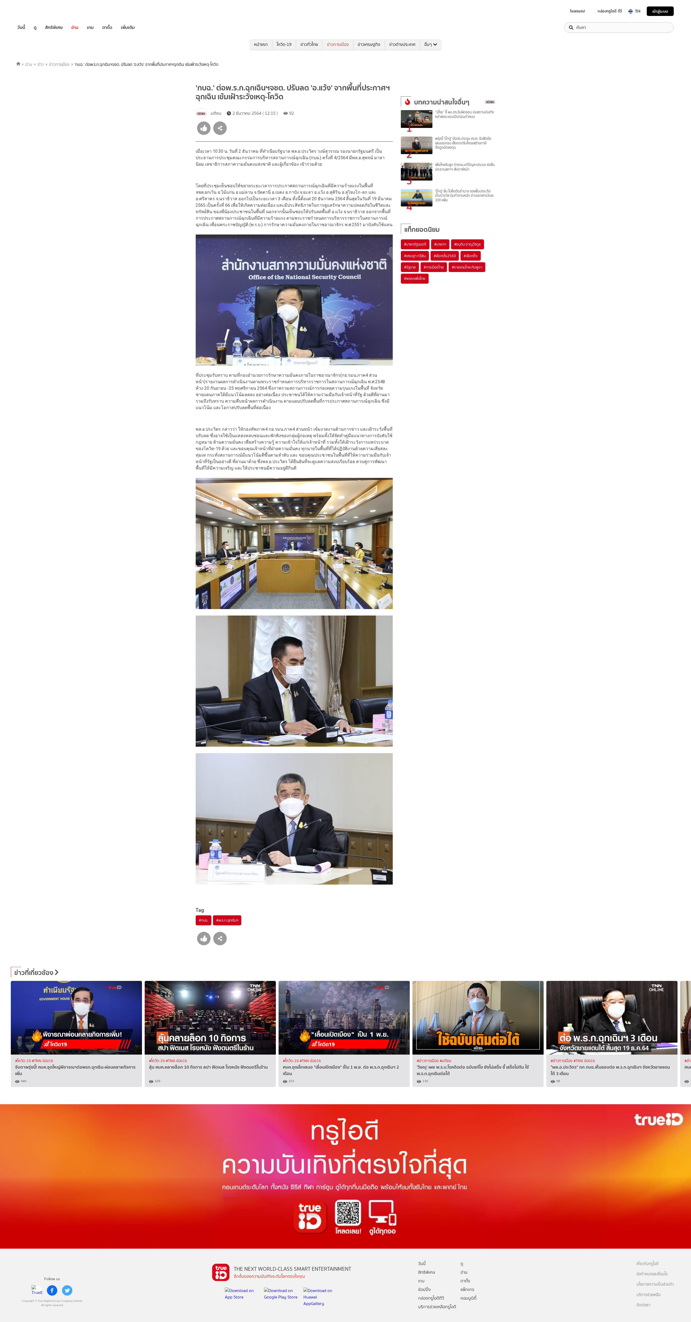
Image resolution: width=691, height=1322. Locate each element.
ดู (35, 27)
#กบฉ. (203, 920)
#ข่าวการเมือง (428, 1061)
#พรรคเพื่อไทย (414, 278)
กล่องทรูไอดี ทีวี (610, 11)
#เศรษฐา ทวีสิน (415, 256)
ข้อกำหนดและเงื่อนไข (652, 1274)
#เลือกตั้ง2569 (445, 256)
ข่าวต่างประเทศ (402, 44)
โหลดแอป (577, 11)
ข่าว (41, 64)
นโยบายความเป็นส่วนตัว (655, 1284)
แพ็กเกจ (467, 1289)
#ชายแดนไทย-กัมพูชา (467, 267)
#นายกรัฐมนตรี (415, 244)
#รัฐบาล (410, 267)
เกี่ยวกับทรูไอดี (647, 1264)
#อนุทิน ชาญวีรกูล (467, 244)
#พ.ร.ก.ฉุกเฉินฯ (227, 920)
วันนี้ (21, 27)
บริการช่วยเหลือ (648, 1295)
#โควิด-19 (23, 1061)
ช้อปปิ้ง (424, 1289)
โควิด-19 (284, 44)
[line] (37, 1290)
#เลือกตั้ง (470, 256)
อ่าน (74, 27)
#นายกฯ (440, 244)
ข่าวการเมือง (338, 44)
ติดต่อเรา (643, 1305)
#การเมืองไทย (434, 267)
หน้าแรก (261, 44)
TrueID (33, 11)
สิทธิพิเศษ (54, 27)
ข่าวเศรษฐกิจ (369, 44)
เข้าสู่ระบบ (660, 11)
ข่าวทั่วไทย (309, 44)
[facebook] (52, 1290)
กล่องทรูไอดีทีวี (431, 1298)
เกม (90, 27)
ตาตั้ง (107, 27)
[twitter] (67, 1290)
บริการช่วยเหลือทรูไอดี (437, 1307)
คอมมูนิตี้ (468, 1298)
